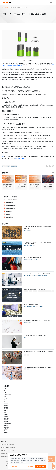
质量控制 (6, 425)
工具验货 (6, 420)
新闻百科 (7, 7)
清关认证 (6, 410)
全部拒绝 (30, 466)
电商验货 (6, 432)
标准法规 (6, 403)
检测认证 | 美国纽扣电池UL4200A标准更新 (18, 7)
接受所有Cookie (40, 466)
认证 (5, 392)
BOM (5, 430)
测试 (5, 399)
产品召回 (6, 398)
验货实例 (6, 405)
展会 (5, 412)
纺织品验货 (6, 427)
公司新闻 (6, 416)
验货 (5, 389)
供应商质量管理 (7, 423)
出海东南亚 (6, 418)
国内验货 (6, 407)
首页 (3, 7)
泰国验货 (6, 421)
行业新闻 (6, 409)
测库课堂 (6, 414)
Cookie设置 (14, 466)
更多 (53, 172)
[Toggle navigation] (51, 2)
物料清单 (6, 429)
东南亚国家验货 (7, 394)
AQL (5, 401)
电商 (5, 396)
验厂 (5, 390)
